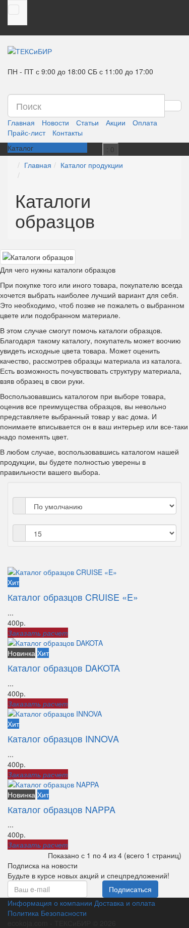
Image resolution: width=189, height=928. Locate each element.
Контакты (67, 132)
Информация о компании (50, 903)
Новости (55, 122)
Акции (115, 122)
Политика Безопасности (47, 913)
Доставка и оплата (124, 903)
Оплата (145, 122)
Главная (21, 122)
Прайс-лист (26, 132)
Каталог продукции (91, 165)
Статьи (87, 122)
